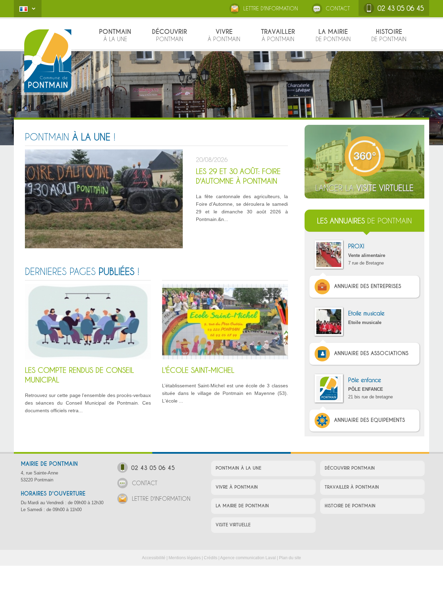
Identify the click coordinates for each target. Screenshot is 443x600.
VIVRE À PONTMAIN (237, 487)
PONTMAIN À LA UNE (238, 468)
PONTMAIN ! (70, 137)
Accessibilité (153, 557)
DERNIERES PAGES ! (82, 271)
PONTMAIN (115, 35)
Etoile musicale (366, 313)
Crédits (210, 557)
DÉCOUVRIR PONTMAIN (350, 468)
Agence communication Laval (248, 557)
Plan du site (290, 557)
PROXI (356, 246)
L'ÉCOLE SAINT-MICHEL (198, 370)
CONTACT (338, 8)
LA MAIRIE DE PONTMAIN (242, 506)
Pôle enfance (364, 380)
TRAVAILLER (278, 35)
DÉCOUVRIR (169, 35)
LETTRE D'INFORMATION (270, 8)
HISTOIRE (388, 35)
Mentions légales (185, 557)
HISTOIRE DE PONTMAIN (350, 506)
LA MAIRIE (333, 35)
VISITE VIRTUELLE (233, 525)
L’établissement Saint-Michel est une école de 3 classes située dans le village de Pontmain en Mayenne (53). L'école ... (225, 393)
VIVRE (224, 35)
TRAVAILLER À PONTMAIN (352, 487)
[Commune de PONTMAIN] (48, 60)
